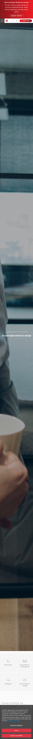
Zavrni (17, 730)
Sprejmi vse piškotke (16, 735)
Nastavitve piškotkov (16, 725)
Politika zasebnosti (14, 720)
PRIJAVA (17, 21)
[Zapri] (31, 708)
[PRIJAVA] (17, 21)
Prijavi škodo (16, 15)
